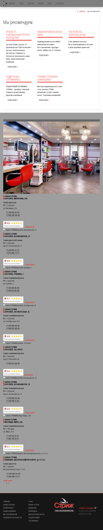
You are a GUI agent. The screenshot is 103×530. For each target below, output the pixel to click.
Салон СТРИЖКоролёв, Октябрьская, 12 (17, 310)
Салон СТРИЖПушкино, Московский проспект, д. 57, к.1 (24, 458)
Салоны (30, 3)
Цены (49, 3)
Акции (40, 3)
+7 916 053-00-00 (12, 328)
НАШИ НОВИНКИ (9, 511)
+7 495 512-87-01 (12, 212)
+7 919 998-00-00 (13, 398)
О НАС (30, 501)
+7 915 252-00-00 (12, 290)
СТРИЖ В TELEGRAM (86, 508)
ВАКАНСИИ (32, 508)
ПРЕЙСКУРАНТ (8, 508)
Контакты (60, 3)
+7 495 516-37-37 (12, 250)
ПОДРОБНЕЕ (29, 227)
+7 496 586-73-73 (13, 476)
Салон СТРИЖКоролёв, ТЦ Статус (13, 348)
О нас (21, 3)
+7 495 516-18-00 (12, 288)
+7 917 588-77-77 (12, 253)
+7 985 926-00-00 (13, 215)
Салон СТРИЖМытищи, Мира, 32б (13, 420)
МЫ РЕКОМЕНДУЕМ (10, 514)
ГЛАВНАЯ (6, 501)
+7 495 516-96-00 (12, 325)
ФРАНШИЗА (32, 511)
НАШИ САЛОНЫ (9, 505)
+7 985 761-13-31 (12, 439)
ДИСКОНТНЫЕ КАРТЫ (36, 514)
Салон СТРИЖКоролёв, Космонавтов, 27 (17, 235)
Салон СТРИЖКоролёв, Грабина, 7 (14, 272)
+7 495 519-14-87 (12, 401)
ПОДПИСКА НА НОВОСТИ (12, 517)
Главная (11, 3)
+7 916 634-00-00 (13, 363)
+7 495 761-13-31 (12, 436)
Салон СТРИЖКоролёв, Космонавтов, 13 (17, 383)
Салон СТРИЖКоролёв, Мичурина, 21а (15, 197)
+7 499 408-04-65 (13, 473)
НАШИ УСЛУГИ (33, 505)
